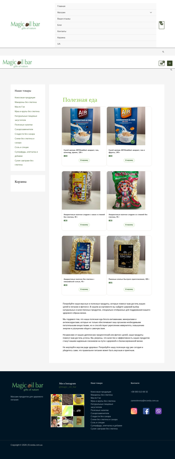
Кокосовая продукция (25, 97)
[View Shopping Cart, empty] (161, 25)
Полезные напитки (24, 125)
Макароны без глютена (26, 102)
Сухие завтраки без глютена (104, 429)
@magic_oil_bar (67, 386)
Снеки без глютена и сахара (104, 419)
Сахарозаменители (24, 129)
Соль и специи (22, 147)
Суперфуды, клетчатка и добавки (106, 426)
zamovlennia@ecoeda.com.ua (144, 401)
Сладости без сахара (25, 134)
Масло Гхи (20, 107)
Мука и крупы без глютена (27, 111)
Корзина (61, 38)
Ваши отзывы (63, 19)
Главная (61, 6)
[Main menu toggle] (169, 63)
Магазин (61, 12)
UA (58, 44)
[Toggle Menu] (151, 12)
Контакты (61, 31)
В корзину (84, 160)
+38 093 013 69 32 (139, 392)
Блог (59, 25)
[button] (163, 52)
